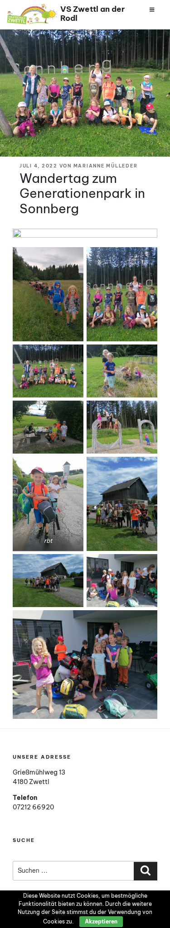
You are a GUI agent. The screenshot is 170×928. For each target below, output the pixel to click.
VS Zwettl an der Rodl (92, 13)
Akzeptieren (101, 921)
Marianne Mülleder (105, 166)
